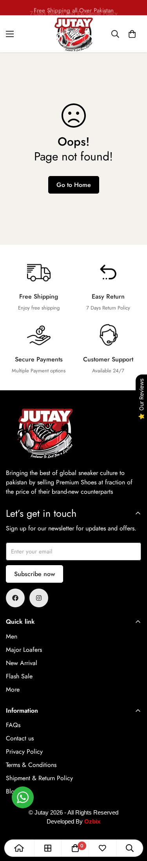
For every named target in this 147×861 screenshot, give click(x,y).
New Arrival (21, 662)
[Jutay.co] (73, 34)
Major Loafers (24, 649)
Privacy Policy (24, 751)
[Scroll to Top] (133, 819)
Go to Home (73, 184)
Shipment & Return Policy (39, 778)
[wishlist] (102, 848)
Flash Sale (19, 676)
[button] (132, 34)
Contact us (20, 738)
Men (11, 636)
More (13, 689)
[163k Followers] (38, 598)
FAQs (13, 724)
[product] (19, 848)
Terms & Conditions (31, 764)
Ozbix (92, 821)
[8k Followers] (15, 598)
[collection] (48, 848)
